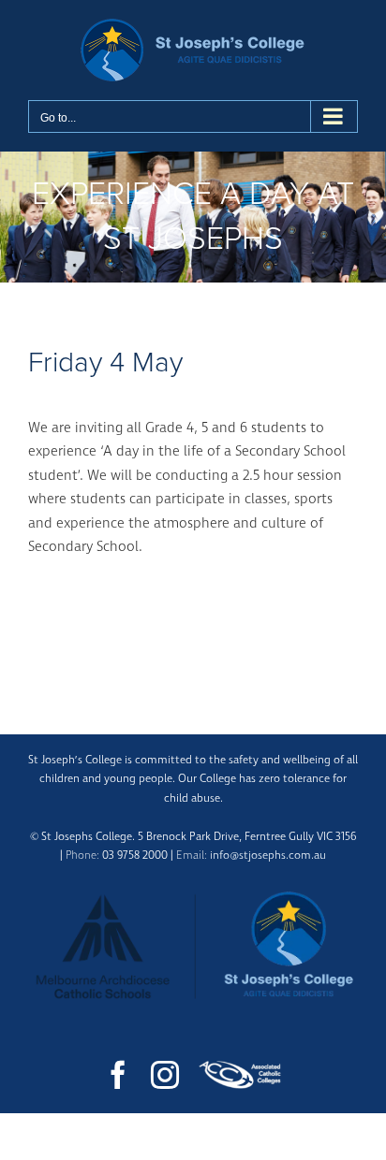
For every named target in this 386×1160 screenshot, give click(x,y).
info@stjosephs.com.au (268, 855)
